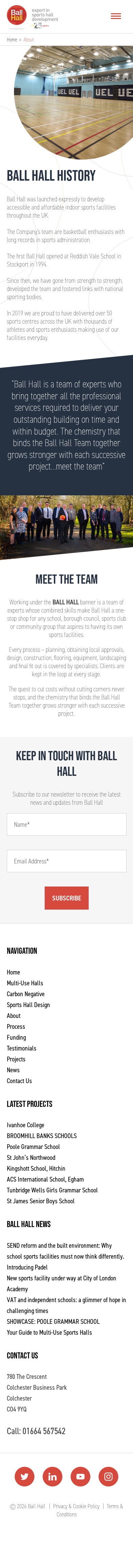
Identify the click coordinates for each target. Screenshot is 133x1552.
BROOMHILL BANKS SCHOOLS (42, 1135)
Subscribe (66, 898)
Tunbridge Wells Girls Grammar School (52, 1190)
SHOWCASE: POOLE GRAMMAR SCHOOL (53, 1321)
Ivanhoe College (25, 1124)
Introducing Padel (27, 1267)
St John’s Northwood (31, 1157)
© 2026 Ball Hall (27, 1506)
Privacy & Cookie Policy (76, 1506)
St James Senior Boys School (41, 1201)
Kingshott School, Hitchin (36, 1168)
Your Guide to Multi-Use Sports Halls (49, 1332)
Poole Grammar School (33, 1146)
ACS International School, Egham (45, 1179)
